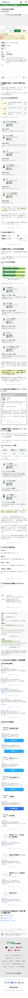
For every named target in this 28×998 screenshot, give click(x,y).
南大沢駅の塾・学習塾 (8, 915)
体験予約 (14, 808)
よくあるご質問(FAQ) (20, 966)
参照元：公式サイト (23, 409)
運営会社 (5, 966)
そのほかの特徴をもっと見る (14, 636)
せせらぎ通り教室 (5, 698)
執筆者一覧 (5, 961)
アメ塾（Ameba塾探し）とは (16, 955)
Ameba (8, 982)
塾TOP (2, 6)
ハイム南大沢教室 (5, 668)
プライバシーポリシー (6, 963)
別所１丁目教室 (4, 678)
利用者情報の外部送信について (18, 963)
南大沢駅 (12, 6)
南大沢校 (4, 744)
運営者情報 (17, 961)
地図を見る (4, 672)
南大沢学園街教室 (5, 688)
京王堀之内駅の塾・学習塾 (9, 920)
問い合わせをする (4, 655)
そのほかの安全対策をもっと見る (14, 647)
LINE (13, 947)
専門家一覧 (11, 961)
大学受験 (20, 947)
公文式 (7, 52)
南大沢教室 (4, 801)
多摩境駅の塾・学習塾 (8, 918)
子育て (11, 950)
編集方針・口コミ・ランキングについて (14, 958)
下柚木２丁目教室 (5, 710)
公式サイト (14, 740)
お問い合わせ (11, 966)
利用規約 (23, 961)
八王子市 (8, 6)
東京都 (5, 6)
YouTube (18, 950)
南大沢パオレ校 (5, 733)
